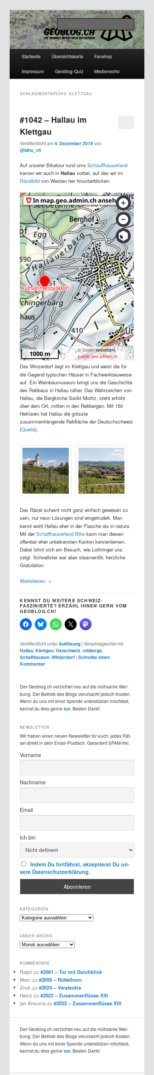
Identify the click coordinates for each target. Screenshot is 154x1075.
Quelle (28, 429)
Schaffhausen (34, 657)
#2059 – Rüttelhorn (60, 979)
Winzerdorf (63, 657)
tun (67, 708)
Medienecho (107, 71)
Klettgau (44, 650)
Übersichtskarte (67, 56)
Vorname (30, 755)
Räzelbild (30, 180)
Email (26, 809)
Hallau (26, 650)
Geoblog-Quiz (69, 71)
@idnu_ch (30, 150)
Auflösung (69, 643)
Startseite (31, 56)
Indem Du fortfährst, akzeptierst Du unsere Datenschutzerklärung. (75, 867)
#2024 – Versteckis (60, 987)
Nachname (33, 782)
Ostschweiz (68, 650)
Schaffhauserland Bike (60, 533)
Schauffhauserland (107, 165)
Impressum (33, 71)
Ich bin (28, 837)
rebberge (92, 650)
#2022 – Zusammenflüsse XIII (74, 995)
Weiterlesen (36, 580)
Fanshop (103, 56)
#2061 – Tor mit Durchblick (71, 971)
